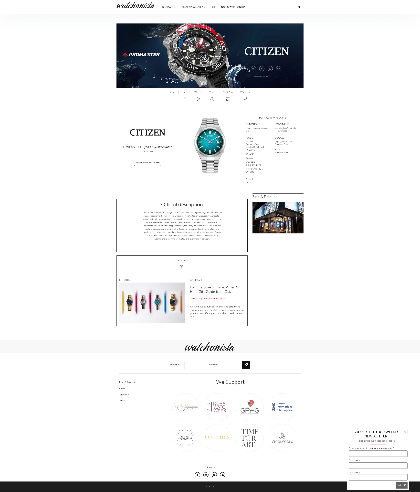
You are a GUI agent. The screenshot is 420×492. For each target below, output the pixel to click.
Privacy (122, 388)
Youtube (278, 68)
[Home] (137, 5)
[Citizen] (148, 132)
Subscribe (175, 364)
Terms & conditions (127, 382)
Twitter (253, 68)
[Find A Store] (278, 217)
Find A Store (227, 92)
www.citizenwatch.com (266, 76)
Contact (122, 400)
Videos (212, 92)
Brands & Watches (193, 7)
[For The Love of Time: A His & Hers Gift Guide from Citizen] (152, 302)
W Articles (245, 92)
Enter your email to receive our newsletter (371, 448)
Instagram (270, 68)
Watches (198, 92)
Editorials (167, 7)
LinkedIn (222, 474)
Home (184, 92)
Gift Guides (125, 280)
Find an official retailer (145, 162)
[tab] (182, 264)
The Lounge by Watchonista (228, 7)
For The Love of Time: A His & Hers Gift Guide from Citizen (214, 289)
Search (299, 7)
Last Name (355, 472)
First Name (355, 460)
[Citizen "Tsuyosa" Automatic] (210, 145)
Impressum (124, 394)
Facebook (261, 68)
